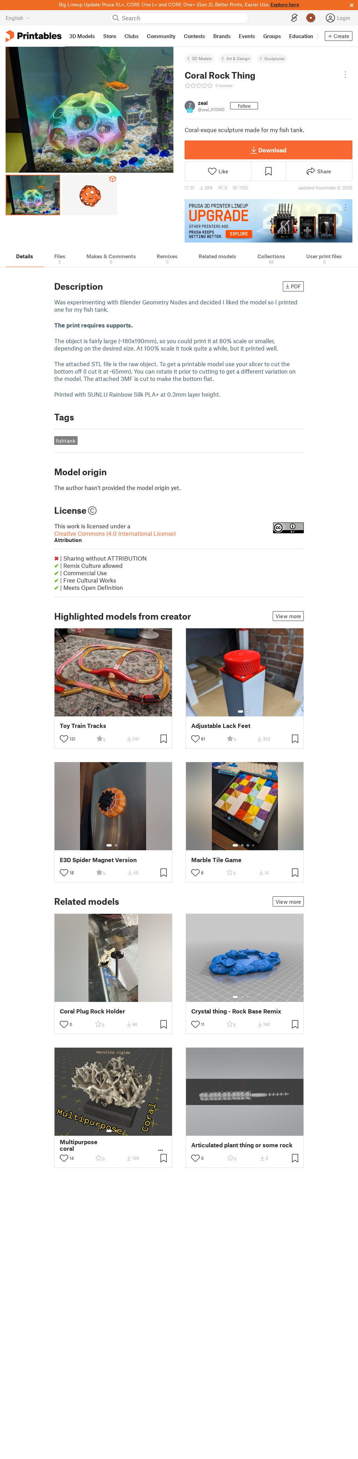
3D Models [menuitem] (82, 36)
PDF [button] (296, 286)
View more (288, 616)
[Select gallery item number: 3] (247, 845)
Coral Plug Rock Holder (92, 1011)
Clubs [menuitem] (131, 36)
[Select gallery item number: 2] (247, 711)
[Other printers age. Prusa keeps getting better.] (268, 221)
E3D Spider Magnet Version (98, 860)
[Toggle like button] (64, 739)
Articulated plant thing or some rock (242, 1145)
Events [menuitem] (247, 36)
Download (272, 149)
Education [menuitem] (301, 36)
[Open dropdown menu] (345, 74)
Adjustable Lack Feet (220, 725)
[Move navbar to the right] (317, 36)
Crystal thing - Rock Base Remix (236, 1011)
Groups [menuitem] (272, 36)
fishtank (66, 441)
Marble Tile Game (216, 860)
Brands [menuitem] (221, 36)
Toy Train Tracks (83, 725)
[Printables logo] (34, 36)
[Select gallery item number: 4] (253, 845)
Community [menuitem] (161, 36)
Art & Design (238, 58)
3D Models (202, 58)
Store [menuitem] (109, 36)
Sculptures (274, 58)
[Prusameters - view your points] (310, 17)
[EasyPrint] (294, 18)
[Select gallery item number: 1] (240, 711)
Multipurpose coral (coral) (113, 1145)
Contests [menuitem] (194, 36)
